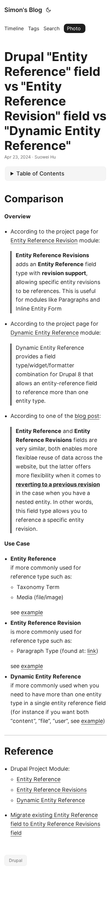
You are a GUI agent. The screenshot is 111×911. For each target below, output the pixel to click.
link (91, 651)
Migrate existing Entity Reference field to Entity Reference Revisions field (55, 824)
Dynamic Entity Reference (44, 332)
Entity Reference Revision (44, 240)
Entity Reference (38, 779)
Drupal (15, 860)
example (32, 612)
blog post (87, 416)
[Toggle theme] (48, 10)
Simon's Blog (23, 10)
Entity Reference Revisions (52, 789)
